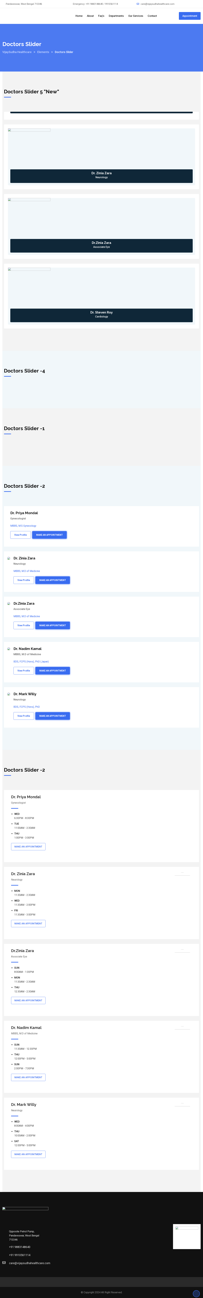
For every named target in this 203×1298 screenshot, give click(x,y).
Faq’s (101, 15)
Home (78, 15)
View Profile (20, 535)
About (90, 15)
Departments (116, 15)
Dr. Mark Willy (24, 694)
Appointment (189, 15)
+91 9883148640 (19, 1247)
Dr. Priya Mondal (24, 513)
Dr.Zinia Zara (101, 243)
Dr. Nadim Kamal (27, 649)
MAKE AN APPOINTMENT (49, 535)
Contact (152, 15)
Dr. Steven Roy (101, 312)
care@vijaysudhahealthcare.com (157, 4)
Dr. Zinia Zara (102, 173)
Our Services (135, 15)
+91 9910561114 (19, 1255)
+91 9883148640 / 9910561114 (102, 4)
